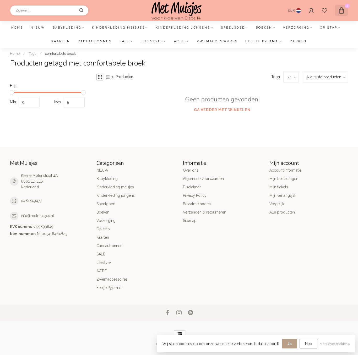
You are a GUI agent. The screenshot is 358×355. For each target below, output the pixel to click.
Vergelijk (276, 204)
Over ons (190, 170)
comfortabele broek (60, 53)
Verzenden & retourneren (204, 212)
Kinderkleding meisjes (118, 27)
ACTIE (180, 41)
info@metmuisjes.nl (37, 216)
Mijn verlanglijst (282, 195)
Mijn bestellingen (283, 179)
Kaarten (60, 41)
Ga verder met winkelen (222, 110)
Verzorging (296, 27)
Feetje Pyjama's (263, 41)
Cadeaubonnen (95, 41)
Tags (32, 53)
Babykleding (67, 27)
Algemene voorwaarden (203, 179)
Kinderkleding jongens (183, 27)
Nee (308, 344)
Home (17, 27)
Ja (290, 344)
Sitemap (190, 221)
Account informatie (285, 170)
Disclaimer (192, 187)
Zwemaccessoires (217, 41)
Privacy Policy (195, 195)
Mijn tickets (278, 187)
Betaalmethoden (197, 204)
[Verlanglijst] (324, 10)
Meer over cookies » (335, 344)
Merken (298, 41)
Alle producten (282, 212)
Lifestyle (152, 41)
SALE (125, 41)
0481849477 (31, 201)
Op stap (328, 27)
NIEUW (38, 27)
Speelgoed (233, 27)
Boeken (264, 27)
